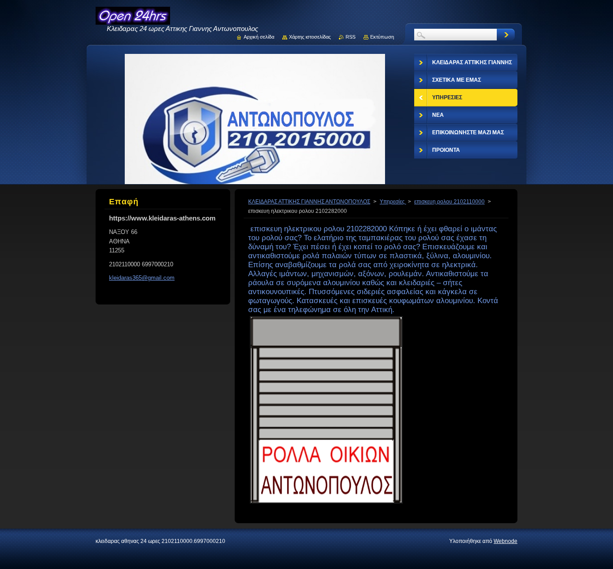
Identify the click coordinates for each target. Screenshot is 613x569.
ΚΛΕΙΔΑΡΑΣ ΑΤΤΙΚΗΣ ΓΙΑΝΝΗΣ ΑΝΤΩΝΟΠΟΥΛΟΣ (309, 201)
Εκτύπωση (382, 37)
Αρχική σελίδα (259, 37)
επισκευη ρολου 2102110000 (449, 201)
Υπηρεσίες (393, 201)
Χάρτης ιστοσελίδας (310, 37)
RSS (350, 37)
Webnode (505, 541)
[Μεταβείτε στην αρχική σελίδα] (133, 20)
